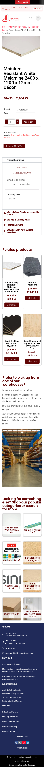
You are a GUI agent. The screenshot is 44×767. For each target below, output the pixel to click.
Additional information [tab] (22, 173)
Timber (10, 26)
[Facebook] (16, 742)
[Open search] (31, 18)
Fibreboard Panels (20, 26)
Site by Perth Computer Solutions (22, 765)
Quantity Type (7, 111)
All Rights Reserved (22, 761)
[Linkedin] (27, 742)
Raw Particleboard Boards (27, 135)
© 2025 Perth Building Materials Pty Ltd (22, 757)
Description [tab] (22, 167)
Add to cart (28, 121)
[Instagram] (24, 742)
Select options (11, 304)
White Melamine (8, 137)
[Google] (20, 742)
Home (4, 26)
